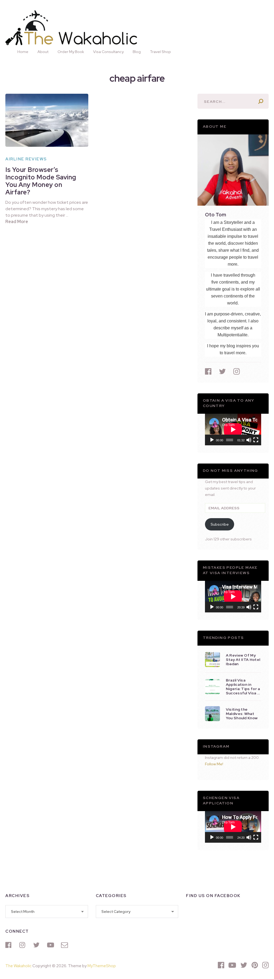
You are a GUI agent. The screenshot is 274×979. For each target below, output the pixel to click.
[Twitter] (37, 945)
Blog (137, 51)
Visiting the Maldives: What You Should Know (242, 713)
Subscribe (220, 524)
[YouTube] (51, 945)
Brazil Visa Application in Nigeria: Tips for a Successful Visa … (243, 686)
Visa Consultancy (108, 51)
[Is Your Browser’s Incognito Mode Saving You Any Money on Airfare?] (46, 120)
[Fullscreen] (255, 440)
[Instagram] (23, 945)
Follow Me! (214, 764)
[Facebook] (9, 945)
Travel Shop (160, 51)
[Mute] (249, 440)
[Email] (65, 945)
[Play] (212, 440)
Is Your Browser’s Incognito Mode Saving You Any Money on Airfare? (40, 180)
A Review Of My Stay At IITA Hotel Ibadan (243, 659)
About (42, 51)
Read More (16, 221)
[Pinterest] (255, 965)
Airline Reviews (26, 159)
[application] (233, 429)
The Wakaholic (18, 966)
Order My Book (71, 51)
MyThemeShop (101, 966)
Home (22, 51)
